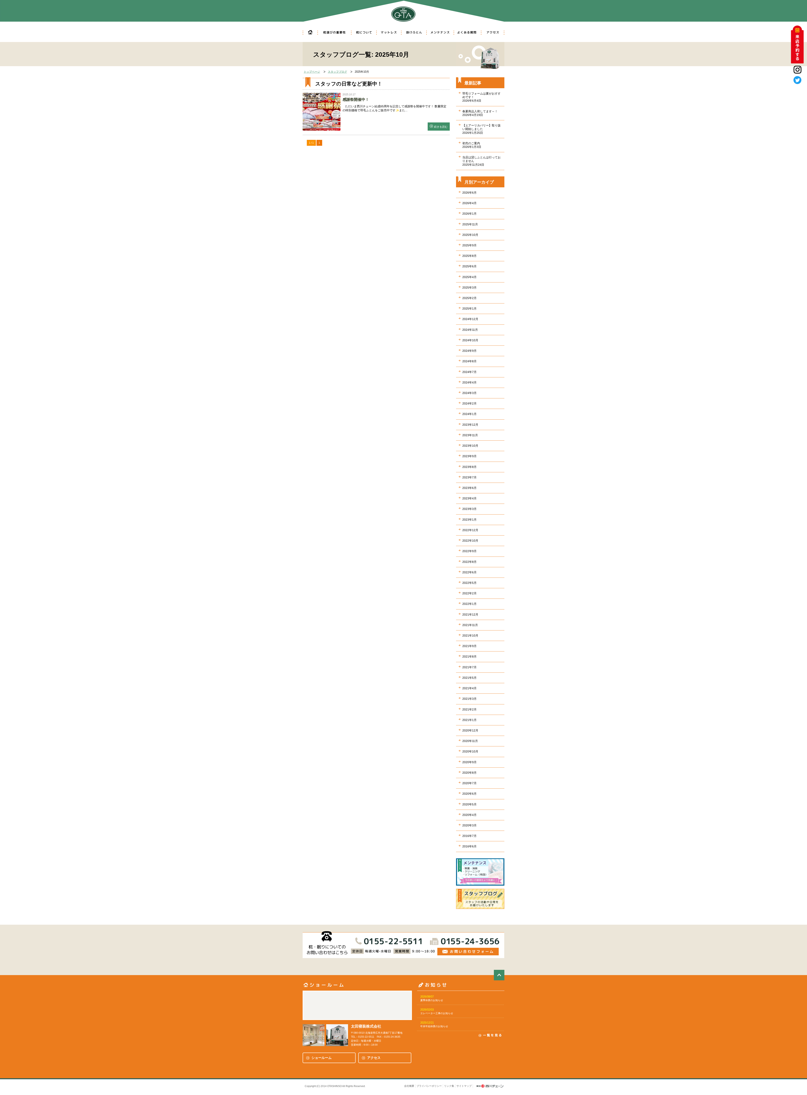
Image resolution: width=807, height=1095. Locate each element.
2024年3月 (469, 393)
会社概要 (409, 1085)
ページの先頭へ (499, 975)
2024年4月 (469, 382)
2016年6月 (469, 846)
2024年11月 (470, 329)
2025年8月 (469, 255)
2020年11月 (470, 741)
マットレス (388, 32)
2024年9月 (469, 350)
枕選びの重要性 (334, 32)
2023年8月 (469, 467)
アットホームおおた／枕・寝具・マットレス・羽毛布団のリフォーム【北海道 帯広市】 (403, 12)
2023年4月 (469, 498)
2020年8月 (469, 772)
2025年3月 (469, 287)
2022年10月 (470, 540)
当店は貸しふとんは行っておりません (481, 161)
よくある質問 (467, 32)
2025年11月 (470, 224)
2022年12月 (470, 530)
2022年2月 (469, 593)
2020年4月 (469, 815)
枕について (363, 32)
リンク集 (449, 1085)
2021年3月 (469, 698)
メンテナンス (440, 32)
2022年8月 (469, 561)
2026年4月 (469, 203)
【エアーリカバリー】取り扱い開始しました (481, 129)
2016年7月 (469, 836)
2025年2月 (469, 298)
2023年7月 (469, 477)
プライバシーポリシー (429, 1085)
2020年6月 (469, 793)
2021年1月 (469, 720)
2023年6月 (469, 488)
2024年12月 (470, 319)
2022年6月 (469, 572)
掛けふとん (413, 32)
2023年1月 (469, 519)
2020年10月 (470, 751)
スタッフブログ (337, 71)
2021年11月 (470, 625)
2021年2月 (469, 709)
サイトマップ (464, 1085)
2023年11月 (470, 435)
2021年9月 (469, 646)
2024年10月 (470, 340)
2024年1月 (469, 414)
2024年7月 (469, 372)
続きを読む (441, 126)
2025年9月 (469, 245)
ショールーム (321, 1058)
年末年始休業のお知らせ (434, 1026)
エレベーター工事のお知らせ (436, 1013)
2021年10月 (470, 635)
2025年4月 (469, 277)
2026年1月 (469, 213)
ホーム (310, 32)
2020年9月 (469, 762)
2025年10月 (470, 234)
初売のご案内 (471, 145)
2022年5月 (469, 582)
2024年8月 (469, 361)
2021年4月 (469, 688)
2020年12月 (470, 730)
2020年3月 (469, 825)
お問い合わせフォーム (468, 951)
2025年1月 (469, 308)
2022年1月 (469, 603)
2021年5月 (469, 677)
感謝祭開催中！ (356, 99)
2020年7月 (469, 783)
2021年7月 (469, 667)
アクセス (492, 32)
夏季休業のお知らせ (431, 1000)
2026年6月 (469, 192)
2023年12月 (470, 424)
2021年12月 (470, 614)
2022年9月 (469, 551)
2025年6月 (469, 266)
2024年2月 (469, 403)
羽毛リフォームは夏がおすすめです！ (481, 97)
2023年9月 (469, 456)
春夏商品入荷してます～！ (480, 113)
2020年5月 (469, 804)
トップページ (312, 71)
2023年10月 (470, 445)
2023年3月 (469, 509)
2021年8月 (469, 656)
